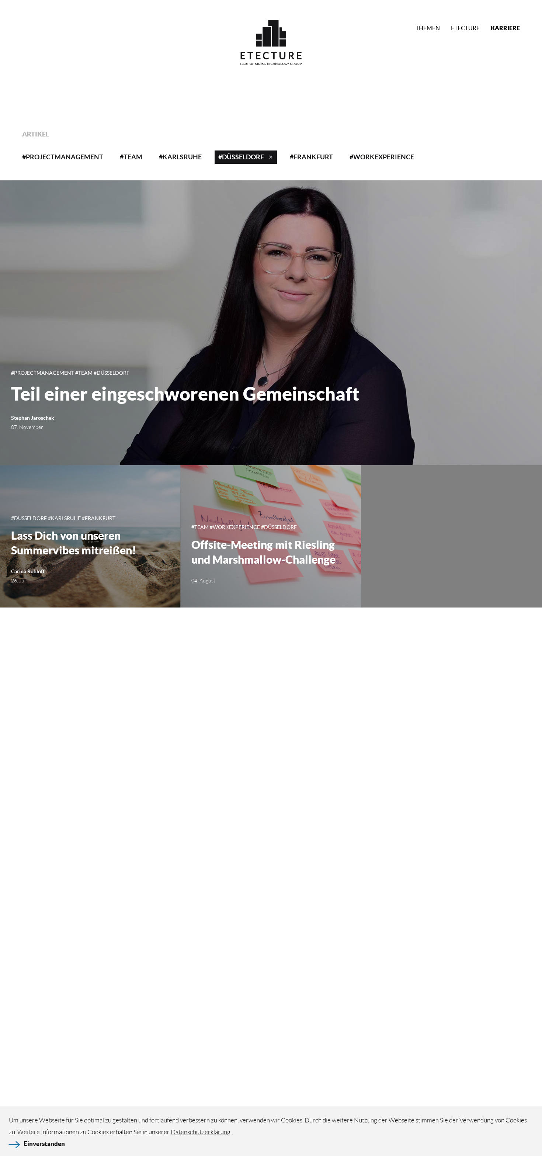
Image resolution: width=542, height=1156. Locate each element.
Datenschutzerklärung (200, 1132)
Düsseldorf (243, 157)
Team (133, 157)
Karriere (505, 28)
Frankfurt (313, 157)
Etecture (465, 28)
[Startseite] (270, 44)
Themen (428, 28)
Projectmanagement (64, 157)
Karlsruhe (182, 157)
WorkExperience (383, 157)
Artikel (35, 134)
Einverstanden (44, 1143)
